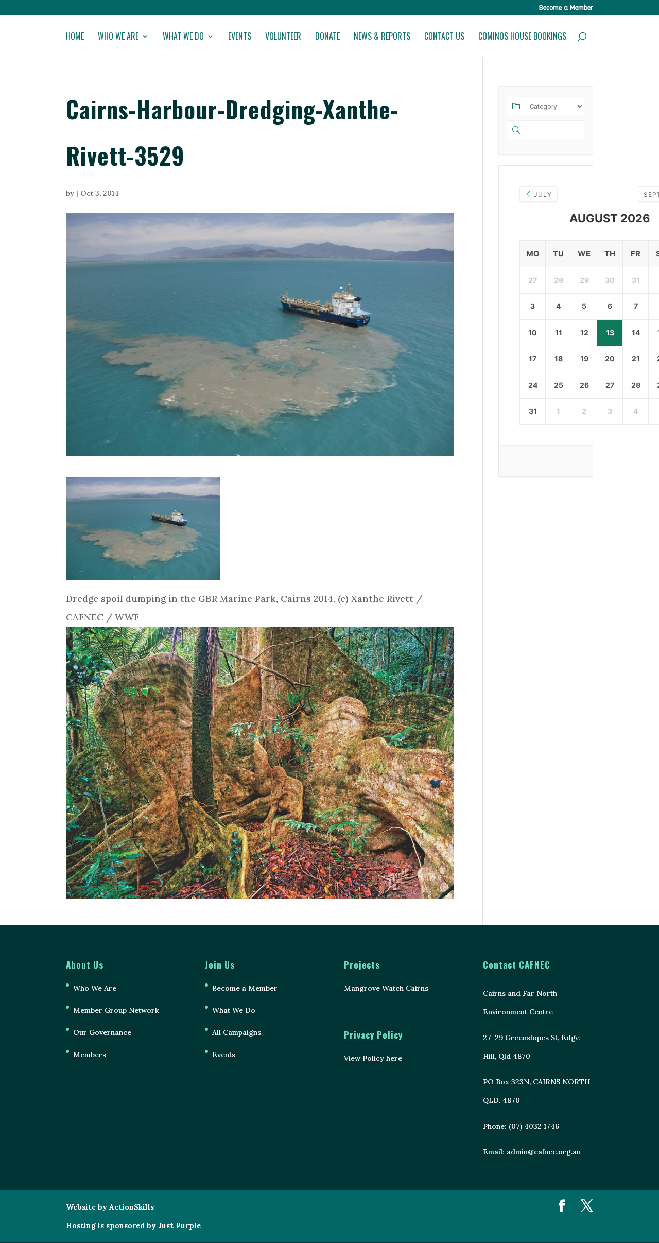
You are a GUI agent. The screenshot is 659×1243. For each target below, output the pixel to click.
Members (89, 1054)
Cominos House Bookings (522, 37)
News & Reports (382, 37)
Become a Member (566, 8)
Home (75, 37)
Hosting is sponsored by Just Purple (133, 1225)
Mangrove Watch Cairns (386, 988)
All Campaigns (236, 1032)
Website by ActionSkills (110, 1207)
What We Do (183, 37)
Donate (327, 37)
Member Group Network (116, 1010)
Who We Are (118, 37)
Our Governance (102, 1032)
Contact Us (444, 37)
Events (239, 37)
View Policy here (373, 1058)
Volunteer (283, 37)
